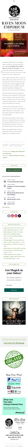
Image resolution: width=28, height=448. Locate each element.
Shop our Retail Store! (14, 170)
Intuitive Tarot (11, 204)
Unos (12, 446)
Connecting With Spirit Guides (15, 181)
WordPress (20, 446)
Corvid (15, 146)
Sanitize (20, 146)
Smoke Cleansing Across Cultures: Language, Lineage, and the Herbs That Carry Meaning (14, 256)
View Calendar (5, 207)
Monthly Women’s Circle (13, 199)
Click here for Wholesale (14, 343)
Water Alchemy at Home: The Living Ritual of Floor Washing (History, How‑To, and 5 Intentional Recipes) (13, 234)
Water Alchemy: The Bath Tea (11, 244)
